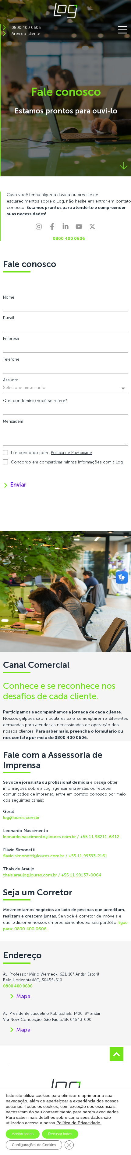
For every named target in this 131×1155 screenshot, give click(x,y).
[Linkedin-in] (69, 230)
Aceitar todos (23, 1134)
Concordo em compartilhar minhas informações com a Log (67, 462)
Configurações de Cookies (34, 1145)
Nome (8, 297)
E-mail (8, 318)
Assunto (11, 380)
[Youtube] (82, 230)
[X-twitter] (95, 230)
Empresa (11, 339)
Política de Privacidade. (78, 1122)
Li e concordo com (51, 452)
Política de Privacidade (71, 453)
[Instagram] (42, 230)
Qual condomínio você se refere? (35, 401)
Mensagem (13, 421)
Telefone (11, 359)
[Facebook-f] (55, 230)
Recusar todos (60, 1134)
